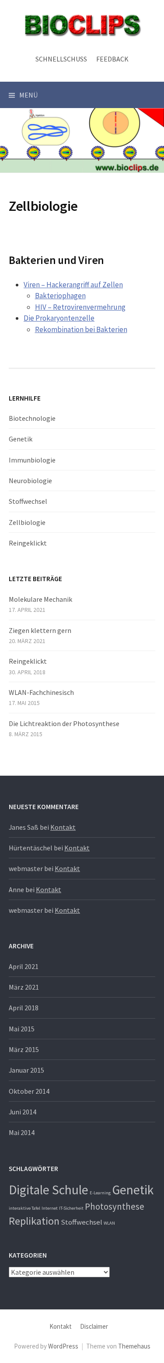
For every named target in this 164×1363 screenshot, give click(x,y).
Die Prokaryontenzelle (59, 318)
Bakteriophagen (60, 295)
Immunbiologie (32, 460)
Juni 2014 (22, 1111)
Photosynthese (114, 1206)
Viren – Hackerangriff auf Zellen (73, 284)
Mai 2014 (22, 1132)
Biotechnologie (32, 418)
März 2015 (24, 1049)
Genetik (20, 438)
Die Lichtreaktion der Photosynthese (64, 723)
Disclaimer (94, 1326)
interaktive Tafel (24, 1208)
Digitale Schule (48, 1190)
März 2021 (24, 987)
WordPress (63, 1346)
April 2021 (23, 966)
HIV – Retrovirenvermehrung (80, 307)
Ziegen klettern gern (40, 630)
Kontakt (63, 827)
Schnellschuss (61, 58)
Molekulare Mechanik (40, 599)
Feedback (112, 58)
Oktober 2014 (29, 1091)
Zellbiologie (27, 522)
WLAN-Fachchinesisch (41, 692)
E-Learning (100, 1193)
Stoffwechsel (28, 501)
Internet (50, 1208)
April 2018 (23, 1007)
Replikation (34, 1221)
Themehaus (134, 1346)
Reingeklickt (28, 543)
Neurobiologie (30, 480)
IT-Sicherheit (71, 1208)
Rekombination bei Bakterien (81, 329)
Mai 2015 (22, 1028)
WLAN (109, 1223)
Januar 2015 (26, 1070)
